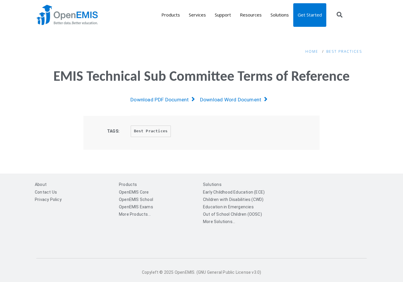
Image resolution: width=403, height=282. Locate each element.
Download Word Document (232, 100)
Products (170, 15)
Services (197, 15)
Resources (251, 15)
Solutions (280, 15)
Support (223, 15)
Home (311, 51)
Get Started (310, 15)
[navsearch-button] (339, 15)
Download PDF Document (160, 100)
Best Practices (344, 51)
